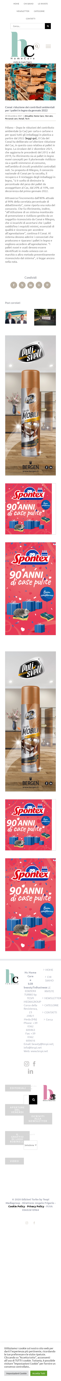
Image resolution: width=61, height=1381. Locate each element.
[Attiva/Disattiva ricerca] (37, 46)
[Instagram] (26, 1063)
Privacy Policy (35, 1206)
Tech (27, 118)
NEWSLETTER (49, 998)
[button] (7, 317)
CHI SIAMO (49, 978)
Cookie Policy (16, 1206)
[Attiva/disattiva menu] (48, 46)
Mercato (49, 115)
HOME (49, 969)
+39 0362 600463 (31, 1026)
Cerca (49, 1019)
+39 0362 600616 (31, 1037)
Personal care (11, 118)
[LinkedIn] (30, 1071)
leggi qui (31, 138)
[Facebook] (34, 1063)
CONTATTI (49, 1012)
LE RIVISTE (49, 989)
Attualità (29, 115)
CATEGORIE (49, 1005)
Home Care (39, 115)
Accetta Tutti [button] (38, 1373)
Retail (21, 118)
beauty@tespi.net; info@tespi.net (39, 1045)
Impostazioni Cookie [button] (16, 1373)
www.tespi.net (39, 1051)
